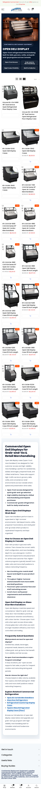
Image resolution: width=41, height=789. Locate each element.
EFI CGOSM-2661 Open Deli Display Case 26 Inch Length (10, 386)
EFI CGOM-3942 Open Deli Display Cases (28, 151)
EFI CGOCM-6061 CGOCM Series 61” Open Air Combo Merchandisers (9, 227)
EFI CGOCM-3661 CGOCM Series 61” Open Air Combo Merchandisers (9, 265)
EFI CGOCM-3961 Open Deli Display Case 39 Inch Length (30, 268)
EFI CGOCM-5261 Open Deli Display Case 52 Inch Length (30, 305)
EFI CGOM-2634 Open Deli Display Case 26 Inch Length (30, 423)
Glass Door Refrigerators (17, 700)
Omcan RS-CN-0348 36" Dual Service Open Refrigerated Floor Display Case (30, 115)
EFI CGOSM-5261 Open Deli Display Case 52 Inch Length (10, 350)
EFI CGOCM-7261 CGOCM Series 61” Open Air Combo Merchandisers (29, 188)
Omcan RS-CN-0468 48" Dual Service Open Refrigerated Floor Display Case (10, 105)
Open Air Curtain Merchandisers (20, 698)
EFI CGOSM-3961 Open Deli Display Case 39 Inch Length (30, 350)
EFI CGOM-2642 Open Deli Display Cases (9, 187)
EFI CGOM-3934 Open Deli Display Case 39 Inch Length (10, 423)
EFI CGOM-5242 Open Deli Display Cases (9, 151)
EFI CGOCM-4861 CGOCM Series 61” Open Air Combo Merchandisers (29, 227)
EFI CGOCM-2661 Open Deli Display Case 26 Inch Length (10, 313)
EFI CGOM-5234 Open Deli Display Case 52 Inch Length (30, 386)
